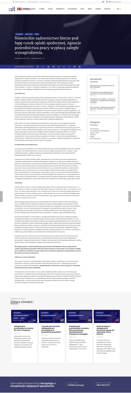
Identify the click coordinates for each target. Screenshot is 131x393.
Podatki (93, 135)
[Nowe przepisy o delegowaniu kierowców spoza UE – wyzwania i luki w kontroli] (107, 311)
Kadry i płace (94, 133)
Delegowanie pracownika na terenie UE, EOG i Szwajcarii (102, 86)
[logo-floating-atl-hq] (12, 9)
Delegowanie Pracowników (99, 131)
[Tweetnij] (43, 66)
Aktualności (94, 129)
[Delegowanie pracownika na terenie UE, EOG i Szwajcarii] (24, 311)
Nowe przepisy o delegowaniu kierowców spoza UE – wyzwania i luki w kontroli (102, 108)
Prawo (92, 137)
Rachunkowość (95, 138)
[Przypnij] (53, 66)
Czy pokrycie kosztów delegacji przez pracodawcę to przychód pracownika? (101, 93)
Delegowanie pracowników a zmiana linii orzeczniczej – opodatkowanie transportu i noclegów (103, 100)
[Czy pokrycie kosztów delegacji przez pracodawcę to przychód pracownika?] (52, 311)
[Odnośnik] (103, 2)
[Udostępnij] (38, 66)
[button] (119, 9)
